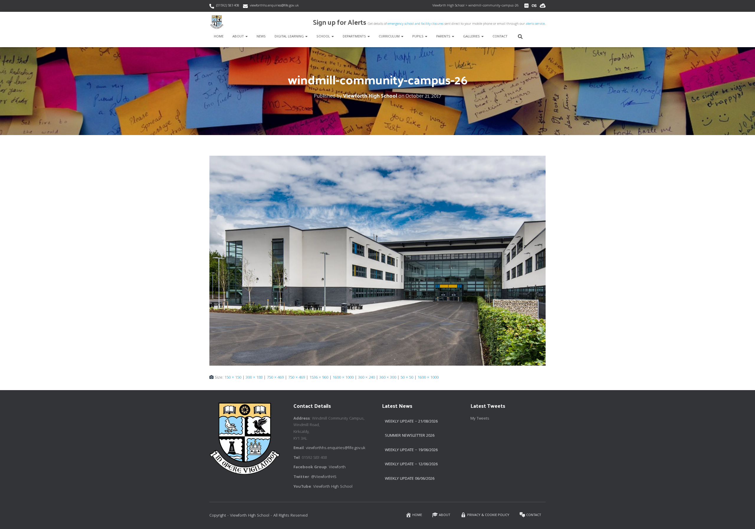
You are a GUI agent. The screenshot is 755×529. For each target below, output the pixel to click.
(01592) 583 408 (227, 6)
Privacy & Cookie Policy (488, 515)
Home (219, 37)
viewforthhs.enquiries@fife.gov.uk (274, 6)
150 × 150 (232, 377)
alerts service (535, 24)
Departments (355, 37)
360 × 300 (387, 377)
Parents (443, 37)
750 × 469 (275, 377)
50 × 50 (407, 377)
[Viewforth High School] (217, 22)
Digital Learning (290, 37)
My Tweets (479, 418)
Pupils (418, 37)
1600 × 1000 (343, 377)
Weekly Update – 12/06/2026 (411, 464)
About (238, 37)
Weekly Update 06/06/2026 (409, 479)
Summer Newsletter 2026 (409, 436)
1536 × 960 (318, 377)
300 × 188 (254, 377)
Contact (500, 37)
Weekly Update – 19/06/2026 (411, 450)
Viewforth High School (332, 487)
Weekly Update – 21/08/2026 (411, 421)
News (261, 37)
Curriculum (390, 37)
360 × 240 (366, 377)
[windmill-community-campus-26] (377, 261)
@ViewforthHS (324, 477)
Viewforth (337, 467)
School (323, 37)
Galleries (472, 37)
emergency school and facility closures (416, 24)
